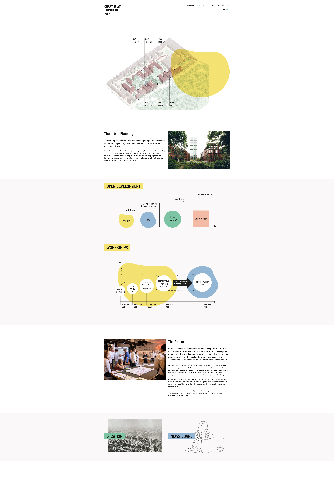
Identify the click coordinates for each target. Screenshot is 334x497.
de (224, 9)
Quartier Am (112, 10)
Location (190, 6)
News (212, 6)
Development (202, 6)
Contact (225, 6)
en (227, 9)
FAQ (218, 6)
